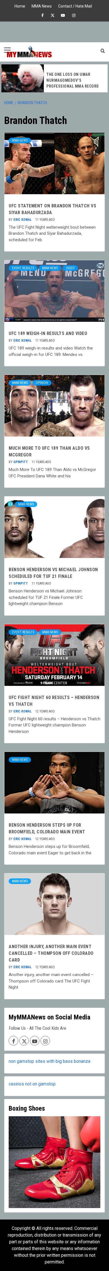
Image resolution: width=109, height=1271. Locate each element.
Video (70, 268)
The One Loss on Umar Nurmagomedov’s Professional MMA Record (72, 80)
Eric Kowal (22, 220)
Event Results (23, 268)
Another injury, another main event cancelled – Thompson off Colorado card (51, 953)
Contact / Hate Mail (75, 5)
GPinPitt (21, 462)
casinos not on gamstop (32, 1084)
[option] (54, 78)
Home (20, 5)
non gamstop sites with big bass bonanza (49, 1061)
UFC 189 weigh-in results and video (48, 333)
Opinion (42, 383)
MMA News (42, 5)
